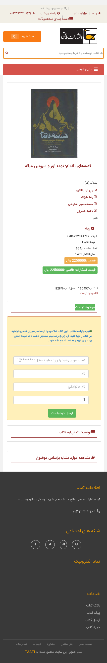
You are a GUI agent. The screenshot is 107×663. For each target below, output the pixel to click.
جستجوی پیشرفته (51, 8)
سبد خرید (23, 36)
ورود (94, 13)
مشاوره (50, 644)
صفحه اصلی (85, 644)
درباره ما (37, 644)
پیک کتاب (93, 613)
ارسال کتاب (92, 620)
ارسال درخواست (62, 413)
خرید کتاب (93, 627)
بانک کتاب (93, 606)
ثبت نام (78, 13)
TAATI (30, 652)
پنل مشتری (66, 644)
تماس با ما (21, 644)
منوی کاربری (83, 69)
